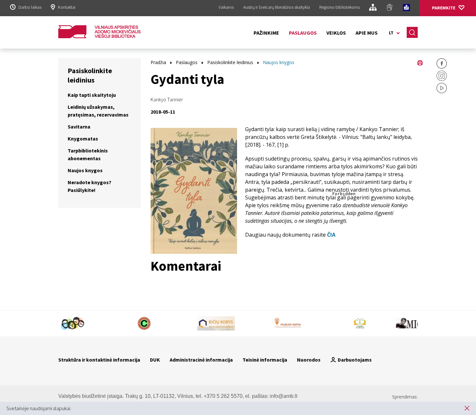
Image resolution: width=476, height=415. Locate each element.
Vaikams (226, 7)
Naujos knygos (85, 170)
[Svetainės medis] (373, 8)
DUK (155, 359)
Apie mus (367, 32)
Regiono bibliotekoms (339, 7)
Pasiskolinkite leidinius (230, 62)
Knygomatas (83, 138)
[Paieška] (412, 32)
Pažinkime (266, 32)
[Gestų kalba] (389, 8)
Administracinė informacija (201, 359)
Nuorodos (309, 359)
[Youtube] (441, 89)
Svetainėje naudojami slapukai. (38, 408)
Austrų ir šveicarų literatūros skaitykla (276, 7)
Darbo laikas (29, 7)
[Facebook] (441, 64)
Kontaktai (66, 7)
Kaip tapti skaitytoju (92, 95)
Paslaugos (303, 32)
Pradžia (158, 62)
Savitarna (79, 126)
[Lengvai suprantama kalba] (406, 8)
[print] (420, 62)
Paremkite (443, 8)
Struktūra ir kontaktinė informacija (99, 359)
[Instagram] (441, 77)
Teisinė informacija (265, 359)
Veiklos (336, 32)
